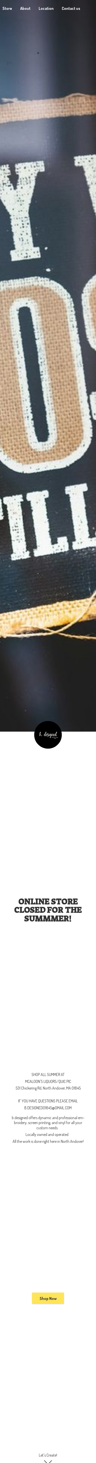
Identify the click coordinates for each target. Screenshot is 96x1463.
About (25, 8)
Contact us (71, 8)
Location (46, 8)
